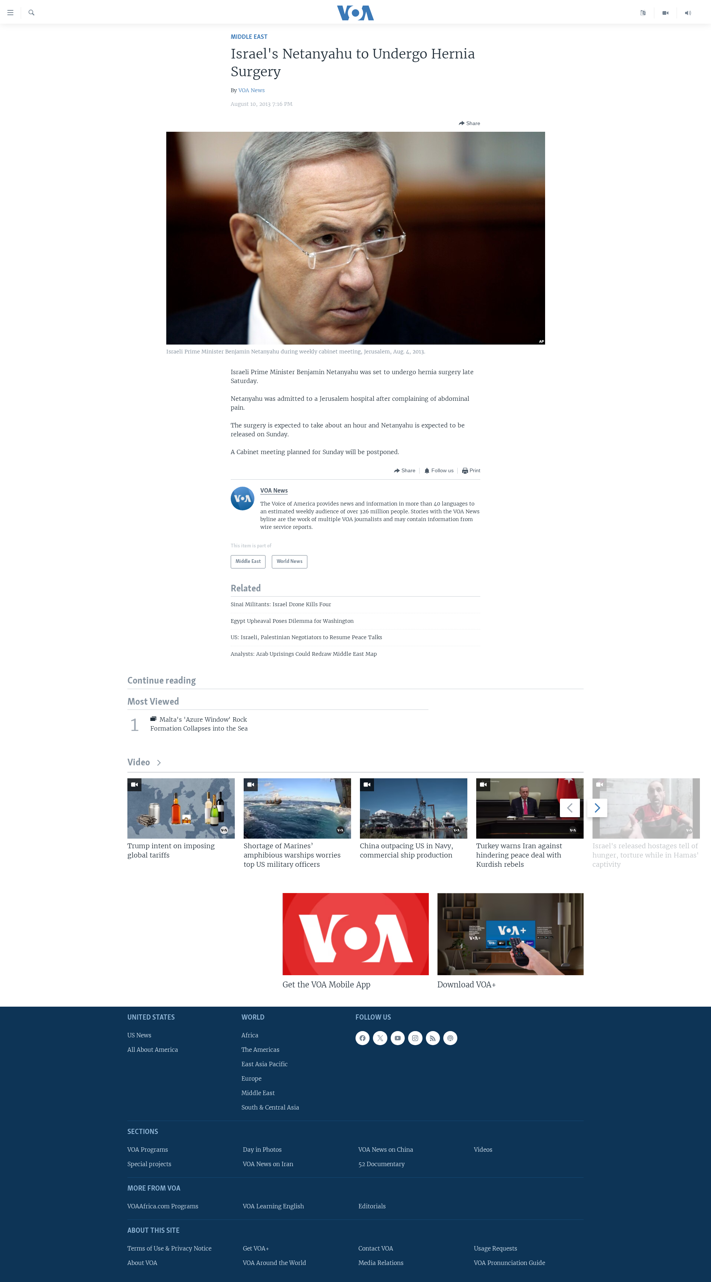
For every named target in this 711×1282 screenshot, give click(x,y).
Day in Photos (262, 1149)
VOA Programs (147, 1149)
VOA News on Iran (268, 1164)
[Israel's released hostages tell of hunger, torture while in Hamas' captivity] (646, 808)
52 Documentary (381, 1164)
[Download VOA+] (510, 934)
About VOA (142, 1262)
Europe (251, 1078)
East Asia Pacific (264, 1064)
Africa (249, 1035)
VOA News (251, 90)
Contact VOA (375, 1248)
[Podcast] (450, 1038)
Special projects (149, 1164)
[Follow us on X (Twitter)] (380, 1038)
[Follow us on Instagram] (415, 1038)
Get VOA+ (256, 1248)
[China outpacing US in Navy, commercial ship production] (413, 808)
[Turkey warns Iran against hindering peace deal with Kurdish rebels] (530, 808)
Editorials (372, 1206)
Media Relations (381, 1262)
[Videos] (665, 13)
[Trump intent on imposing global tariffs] (181, 808)
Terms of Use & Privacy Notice (169, 1248)
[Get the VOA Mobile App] (356, 934)
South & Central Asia (270, 1107)
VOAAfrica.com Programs (162, 1206)
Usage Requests (495, 1248)
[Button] (469, 123)
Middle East (249, 37)
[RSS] (433, 1038)
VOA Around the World (274, 1262)
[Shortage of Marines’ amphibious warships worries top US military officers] (297, 808)
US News (139, 1035)
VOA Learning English (273, 1206)
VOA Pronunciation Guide (509, 1262)
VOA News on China (385, 1149)
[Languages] (643, 13)
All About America (152, 1049)
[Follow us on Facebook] (363, 1038)
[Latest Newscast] (688, 13)
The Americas (260, 1049)
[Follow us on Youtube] (398, 1038)
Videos (483, 1149)
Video (138, 763)
